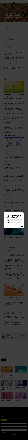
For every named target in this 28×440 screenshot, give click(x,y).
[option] (14, 220)
